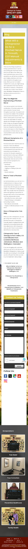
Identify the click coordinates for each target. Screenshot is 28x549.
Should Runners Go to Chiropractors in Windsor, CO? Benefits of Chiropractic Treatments (14, 288)
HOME (8, 538)
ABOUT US (16, 538)
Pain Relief (13, 455)
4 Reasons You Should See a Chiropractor (14, 276)
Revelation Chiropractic (13, 91)
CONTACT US (19, 542)
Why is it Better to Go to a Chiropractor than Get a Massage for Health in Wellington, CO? (14, 268)
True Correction (13, 478)
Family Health (13, 528)
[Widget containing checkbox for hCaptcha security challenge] (15, 360)
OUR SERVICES (9, 540)
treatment (11, 257)
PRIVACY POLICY (8, 542)
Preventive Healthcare (13, 503)
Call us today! (18, 257)
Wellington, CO (18, 545)
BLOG (18, 540)
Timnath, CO (12, 545)
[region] (14, 27)
